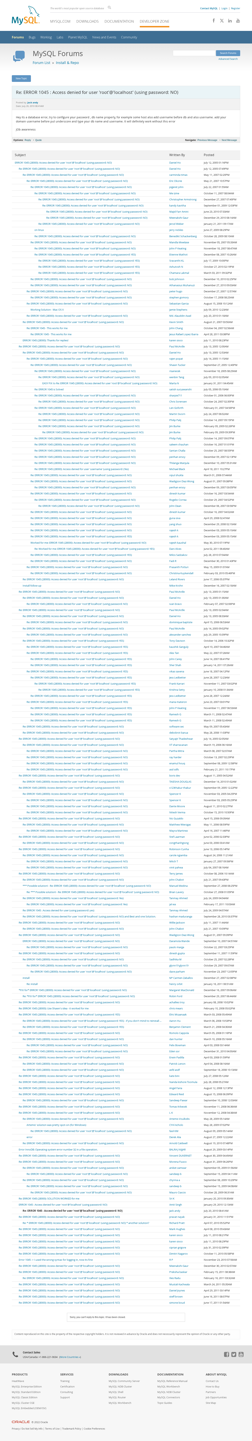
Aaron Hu (175, 1021)
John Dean (175, 506)
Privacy (16, 1428)
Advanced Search (228, 58)
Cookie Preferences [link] (94, 1428)
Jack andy (174, 1210)
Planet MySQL (77, 37)
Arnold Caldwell (178, 1143)
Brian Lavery (176, 892)
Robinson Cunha (179, 849)
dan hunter (176, 1039)
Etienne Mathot (178, 254)
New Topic (21, 78)
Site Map (211, 1403)
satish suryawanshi (180, 389)
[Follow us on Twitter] (234, 1356)
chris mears (176, 1008)
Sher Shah (175, 665)
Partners (211, 1392)
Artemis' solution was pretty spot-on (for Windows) (56, 1125)
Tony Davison (177, 640)
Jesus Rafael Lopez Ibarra (183, 334)
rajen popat (176, 358)
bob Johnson (176, 279)
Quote (38, 140)
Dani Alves (175, 549)
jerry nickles (176, 230)
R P (171, 1259)
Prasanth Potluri (178, 567)
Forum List (41, 62)
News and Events (104, 37)
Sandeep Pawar (178, 1100)
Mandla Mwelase (179, 242)
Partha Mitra (176, 751)
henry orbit (176, 984)
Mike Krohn (176, 585)
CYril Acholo (176, 1125)
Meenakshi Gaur (178, 217)
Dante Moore (177, 806)
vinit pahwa (176, 867)
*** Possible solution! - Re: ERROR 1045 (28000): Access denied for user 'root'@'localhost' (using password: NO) (87, 886)
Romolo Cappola (179, 1033)
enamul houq (177, 763)
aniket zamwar (177, 1168)
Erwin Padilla (176, 1057)
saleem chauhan (178, 444)
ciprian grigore (177, 1247)
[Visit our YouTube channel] (236, 21)
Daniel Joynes (177, 1290)
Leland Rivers (177, 579)
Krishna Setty (177, 689)
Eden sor (174, 1051)
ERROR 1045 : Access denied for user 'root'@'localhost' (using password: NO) (63, 1204)
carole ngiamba (178, 855)
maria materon (178, 702)
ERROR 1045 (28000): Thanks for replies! (45, 340)
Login (224, 8)
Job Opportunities (216, 1397)
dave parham (177, 971)
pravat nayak (177, 1217)
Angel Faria (175, 1088)
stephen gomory (179, 297)
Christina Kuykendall (181, 573)
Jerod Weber (176, 224)
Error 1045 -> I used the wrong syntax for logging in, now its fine (56, 1259)
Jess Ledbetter (177, 677)
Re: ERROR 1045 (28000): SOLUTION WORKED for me (49, 1198)
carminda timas (178, 175)
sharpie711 (175, 395)
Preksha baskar (178, 1272)
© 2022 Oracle (40, 1422)
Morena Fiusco (178, 1161)
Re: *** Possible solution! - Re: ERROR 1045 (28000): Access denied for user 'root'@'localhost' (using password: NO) (93, 892)
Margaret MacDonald (181, 990)
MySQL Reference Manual (172, 1381)
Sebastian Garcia (179, 303)
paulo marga (176, 947)
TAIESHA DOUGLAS (180, 781)
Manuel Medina (178, 886)
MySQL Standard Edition (26, 1392)
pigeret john (176, 187)
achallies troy (177, 1002)
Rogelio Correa (177, 500)
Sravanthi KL (176, 260)
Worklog (46, 37)
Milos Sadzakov (178, 555)
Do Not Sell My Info (32, 1428)
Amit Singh (175, 1204)
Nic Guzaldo (176, 818)
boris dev (174, 775)
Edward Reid (176, 1094)
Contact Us (212, 1381)
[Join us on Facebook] (212, 21)
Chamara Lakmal (179, 273)
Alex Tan (174, 653)
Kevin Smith (176, 322)
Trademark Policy (71, 1428)
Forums (18, 37)
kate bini (174, 1076)
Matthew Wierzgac (180, 824)
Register (235, 8)
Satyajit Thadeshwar (181, 738)
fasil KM (173, 1131)
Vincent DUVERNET (180, 1155)
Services (66, 1374)
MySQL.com (60, 21)
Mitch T (173, 861)
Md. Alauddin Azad (180, 315)
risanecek (174, 371)
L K (171, 1112)
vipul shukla (176, 475)
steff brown (176, 1296)
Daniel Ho (175, 162)
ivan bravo (175, 604)
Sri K (171, 1198)
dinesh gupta (177, 953)
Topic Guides (164, 1403)
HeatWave (18, 1381)
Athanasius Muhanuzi (182, 285)
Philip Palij (175, 420)
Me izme (174, 193)
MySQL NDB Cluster (120, 1386)
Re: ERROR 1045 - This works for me (47, 328)
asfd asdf (174, 1070)
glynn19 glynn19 (178, 965)
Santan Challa (177, 450)
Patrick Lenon (177, 1063)
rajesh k (173, 530)
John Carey (175, 659)
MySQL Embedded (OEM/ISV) (29, 1408)
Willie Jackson (177, 922)
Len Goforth (176, 408)
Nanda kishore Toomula (183, 1082)
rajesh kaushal (177, 542)
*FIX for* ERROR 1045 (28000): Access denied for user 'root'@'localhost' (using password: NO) (73, 990)
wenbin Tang (176, 377)
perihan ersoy (177, 457)
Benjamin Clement (180, 1027)
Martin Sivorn (177, 414)
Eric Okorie (175, 181)
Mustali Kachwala (179, 1284)
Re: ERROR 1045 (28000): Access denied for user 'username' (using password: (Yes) (81, 469)
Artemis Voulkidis (179, 1119)
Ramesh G (175, 714)
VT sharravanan (178, 745)
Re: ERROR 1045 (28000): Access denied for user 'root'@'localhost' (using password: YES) (85, 254)
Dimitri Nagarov (178, 1253)
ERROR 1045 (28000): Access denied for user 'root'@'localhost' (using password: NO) (63, 162)
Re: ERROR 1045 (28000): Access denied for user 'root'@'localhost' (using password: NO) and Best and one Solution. (89, 916)
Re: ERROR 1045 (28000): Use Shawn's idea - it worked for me (54, 1008)
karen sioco (176, 340)
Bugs (32, 37)
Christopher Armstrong (182, 199)
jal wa (172, 904)
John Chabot (176, 879)
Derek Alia (175, 1137)
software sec (176, 726)
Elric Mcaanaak (178, 1014)
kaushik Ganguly (179, 647)
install (26, 978)
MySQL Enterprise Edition (27, 1386)
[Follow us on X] (220, 21)
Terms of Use (52, 1428)
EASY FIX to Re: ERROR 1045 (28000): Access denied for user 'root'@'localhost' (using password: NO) (99, 383)
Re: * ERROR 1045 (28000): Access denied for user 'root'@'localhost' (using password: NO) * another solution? (86, 1223)
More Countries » (70, 1357)
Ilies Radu (175, 1278)
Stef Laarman (177, 837)
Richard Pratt (177, 1223)
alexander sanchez (180, 634)
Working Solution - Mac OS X (47, 309)
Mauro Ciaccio (177, 1192)
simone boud (177, 1302)
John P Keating (177, 248)
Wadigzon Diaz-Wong (181, 481)
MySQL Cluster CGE (23, 1403)
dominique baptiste (180, 622)
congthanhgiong (179, 843)
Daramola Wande (179, 941)
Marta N (174, 383)
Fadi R (172, 561)
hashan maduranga (180, 916)
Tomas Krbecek (178, 1106)
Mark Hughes (177, 1229)
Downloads (87, 21)
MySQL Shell (116, 1392)
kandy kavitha (177, 205)
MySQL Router (117, 1397)
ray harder (175, 757)
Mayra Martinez (178, 830)
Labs (60, 37)
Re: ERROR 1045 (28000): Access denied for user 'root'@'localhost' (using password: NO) (69, 168)
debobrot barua (178, 732)
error (29, 1137)
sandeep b (175, 1174)
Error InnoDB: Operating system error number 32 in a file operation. (58, 1149)
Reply (28, 140)
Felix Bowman (177, 1045)
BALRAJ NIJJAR (177, 1149)
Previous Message (207, 140)
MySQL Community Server (124, 1381)
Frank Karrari (176, 683)
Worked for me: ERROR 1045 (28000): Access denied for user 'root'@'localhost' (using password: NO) (88, 542)
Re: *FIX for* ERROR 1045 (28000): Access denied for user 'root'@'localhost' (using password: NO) (79, 996)
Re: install (32, 984)
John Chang (176, 328)
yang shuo (175, 524)
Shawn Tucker (177, 365)
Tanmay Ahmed (178, 898)
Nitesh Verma (177, 812)
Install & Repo (67, 62)
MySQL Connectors (168, 1397)
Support (65, 1397)
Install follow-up (32, 585)
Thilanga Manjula (179, 463)
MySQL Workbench (120, 1403)
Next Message (229, 140)
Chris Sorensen (178, 401)
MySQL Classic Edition (24, 1397)
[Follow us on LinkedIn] (228, 21)
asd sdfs (174, 769)
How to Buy (213, 1386)
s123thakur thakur (180, 787)
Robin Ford (175, 996)
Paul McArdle (177, 346)
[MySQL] (26, 16)
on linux (39, 230)
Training (64, 1381)
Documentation (119, 21)
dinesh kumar (177, 493)
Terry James (176, 873)
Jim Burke (174, 426)
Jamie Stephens (178, 309)
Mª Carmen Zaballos (181, 978)
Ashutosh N (176, 266)
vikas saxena (176, 671)
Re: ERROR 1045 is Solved (49, 389)
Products (20, 1374)
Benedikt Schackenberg (183, 236)
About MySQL (216, 1374)
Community (129, 37)
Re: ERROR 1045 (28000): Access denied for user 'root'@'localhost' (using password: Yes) (73, 898)
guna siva (174, 518)
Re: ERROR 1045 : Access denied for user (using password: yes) (58, 910)
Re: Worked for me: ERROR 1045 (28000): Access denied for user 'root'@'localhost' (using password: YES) (94, 549)
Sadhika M (175, 959)
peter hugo (175, 291)
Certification (67, 1386)
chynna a (174, 1180)
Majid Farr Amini (178, 211)
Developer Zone (154, 21)
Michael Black (177, 469)
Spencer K (175, 794)
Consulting (66, 1392)
